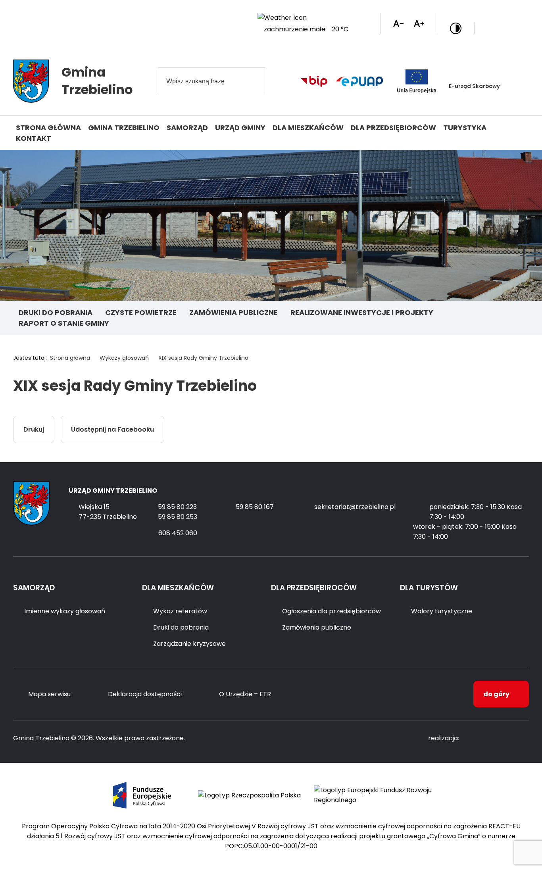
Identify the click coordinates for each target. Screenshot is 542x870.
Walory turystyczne (441, 611)
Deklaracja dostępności (145, 694)
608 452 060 (177, 533)
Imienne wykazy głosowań (64, 611)
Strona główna (48, 128)
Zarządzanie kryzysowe (189, 643)
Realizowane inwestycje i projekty (361, 312)
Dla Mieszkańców (308, 128)
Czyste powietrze (141, 312)
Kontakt (33, 138)
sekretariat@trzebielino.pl (355, 506)
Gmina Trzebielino (124, 128)
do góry (496, 694)
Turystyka (464, 128)
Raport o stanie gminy (64, 323)
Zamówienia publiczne (233, 312)
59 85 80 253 (177, 516)
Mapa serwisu (49, 694)
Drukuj (33, 429)
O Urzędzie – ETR (245, 694)
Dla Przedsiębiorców (393, 128)
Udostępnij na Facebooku (112, 429)
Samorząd (187, 128)
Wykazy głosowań (124, 358)
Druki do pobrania (55, 312)
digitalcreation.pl (497, 738)
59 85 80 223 (177, 506)
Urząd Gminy (240, 128)
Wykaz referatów (180, 611)
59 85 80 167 (255, 506)
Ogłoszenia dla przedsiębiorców (331, 611)
